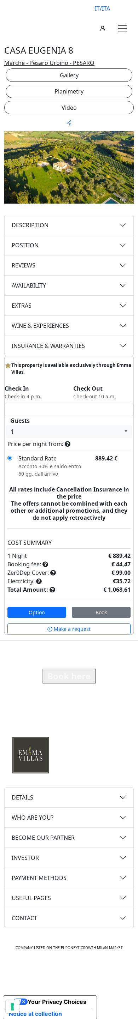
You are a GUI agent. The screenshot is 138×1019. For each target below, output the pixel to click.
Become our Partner (43, 838)
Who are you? (32, 817)
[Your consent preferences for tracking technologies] (12, 1006)
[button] (122, 28)
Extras (21, 305)
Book (101, 612)
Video (69, 107)
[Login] (102, 28)
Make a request (71, 629)
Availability (29, 285)
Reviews (23, 265)
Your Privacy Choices (57, 1001)
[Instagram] (61, 969)
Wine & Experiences (40, 326)
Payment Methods (39, 878)
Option (37, 612)
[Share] (69, 122)
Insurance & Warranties (48, 346)
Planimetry (69, 91)
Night (19, 556)
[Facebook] (46, 969)
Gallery (69, 75)
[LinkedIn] (92, 969)
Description (30, 225)
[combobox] (69, 431)
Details (22, 797)
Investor (25, 858)
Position (25, 245)
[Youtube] (76, 969)
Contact (24, 918)
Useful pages (31, 898)
